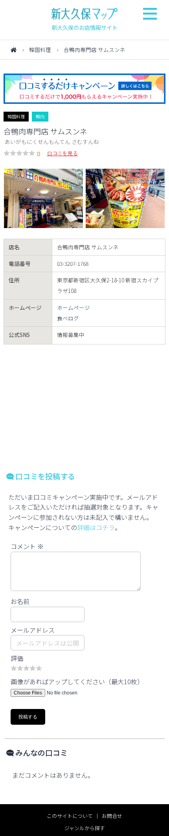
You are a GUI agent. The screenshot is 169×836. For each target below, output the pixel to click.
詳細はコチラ (96, 527)
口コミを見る (62, 153)
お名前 (20, 601)
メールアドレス (33, 630)
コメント (27, 546)
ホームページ (73, 307)
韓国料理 (40, 49)
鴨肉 (40, 116)
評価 (17, 658)
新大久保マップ (84, 14)
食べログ (68, 318)
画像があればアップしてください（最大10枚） (77, 681)
